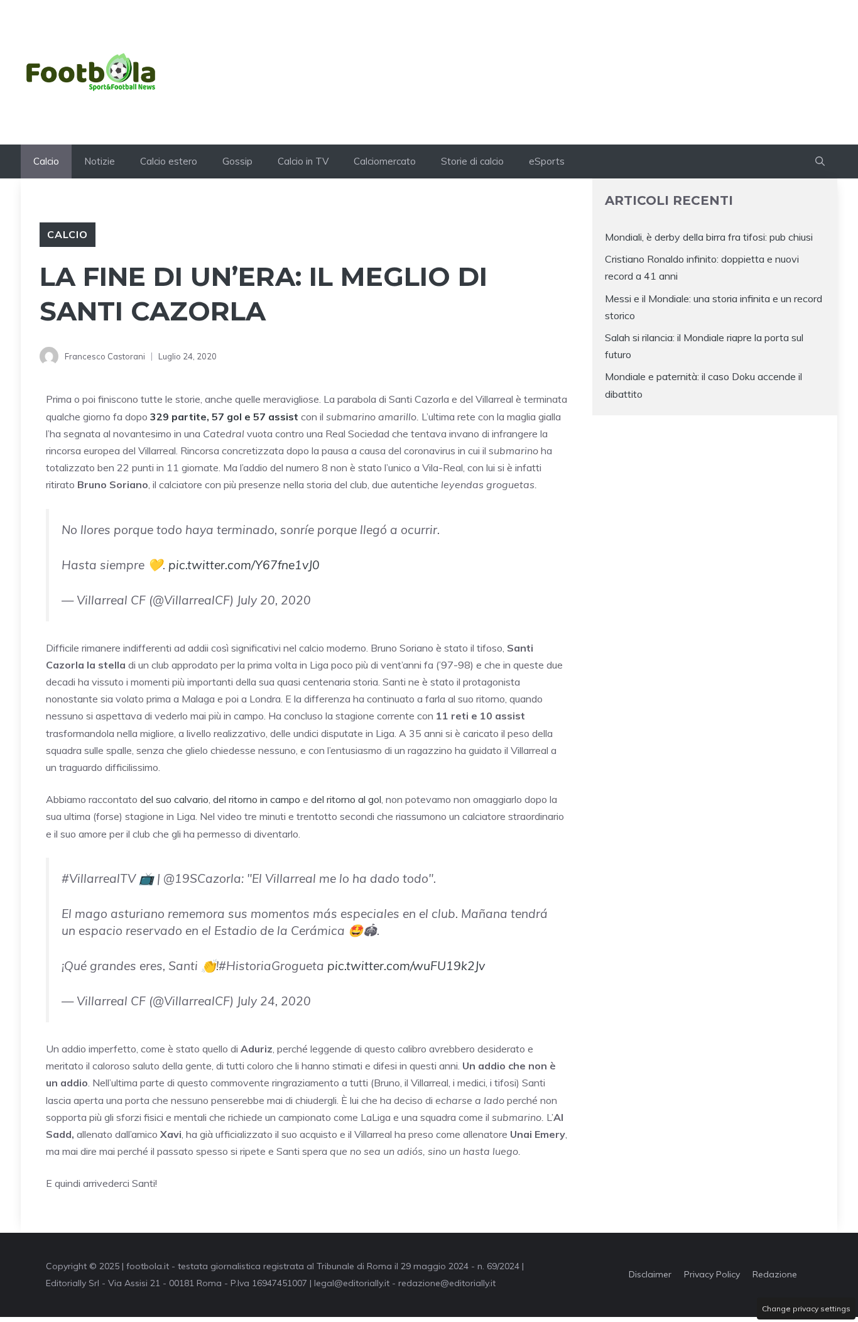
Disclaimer (650, 1274)
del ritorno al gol (346, 799)
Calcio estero (168, 161)
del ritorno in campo (256, 799)
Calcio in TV (303, 161)
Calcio (46, 161)
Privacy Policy (712, 1274)
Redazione (774, 1274)
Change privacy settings (806, 1308)
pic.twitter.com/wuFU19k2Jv (406, 965)
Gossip (237, 161)
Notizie (99, 161)
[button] (820, 161)
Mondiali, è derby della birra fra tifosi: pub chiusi (709, 237)
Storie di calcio (472, 161)
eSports (547, 161)
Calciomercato (385, 161)
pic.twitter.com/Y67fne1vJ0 (244, 564)
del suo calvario (174, 799)
